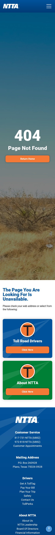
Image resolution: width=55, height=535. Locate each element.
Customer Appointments (27, 445)
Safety (27, 495)
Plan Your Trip (27, 491)
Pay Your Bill (27, 487)
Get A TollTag (27, 483)
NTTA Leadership (27, 524)
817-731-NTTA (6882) (27, 437)
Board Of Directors (27, 528)
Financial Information (27, 532)
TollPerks (27, 503)
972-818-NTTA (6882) (27, 441)
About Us (27, 520)
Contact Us (27, 499)
